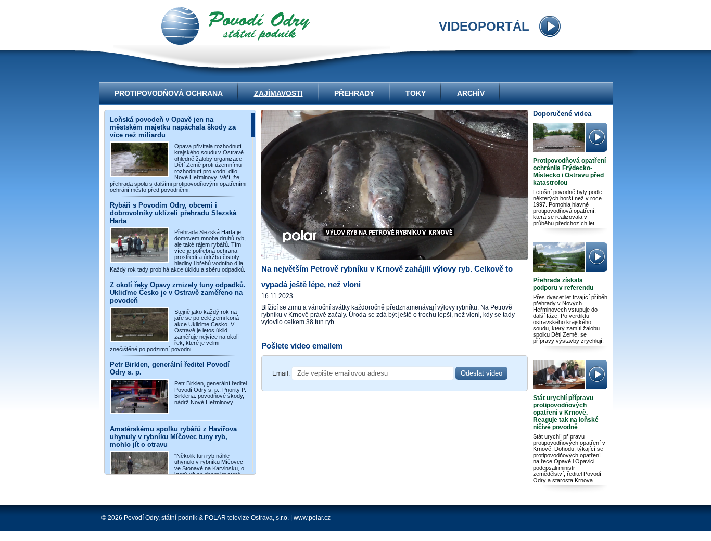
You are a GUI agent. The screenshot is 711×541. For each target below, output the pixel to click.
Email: (281, 373)
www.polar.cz (312, 517)
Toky (415, 93)
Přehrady (354, 93)
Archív (471, 93)
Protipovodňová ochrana (169, 93)
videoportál (235, 26)
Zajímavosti (278, 93)
